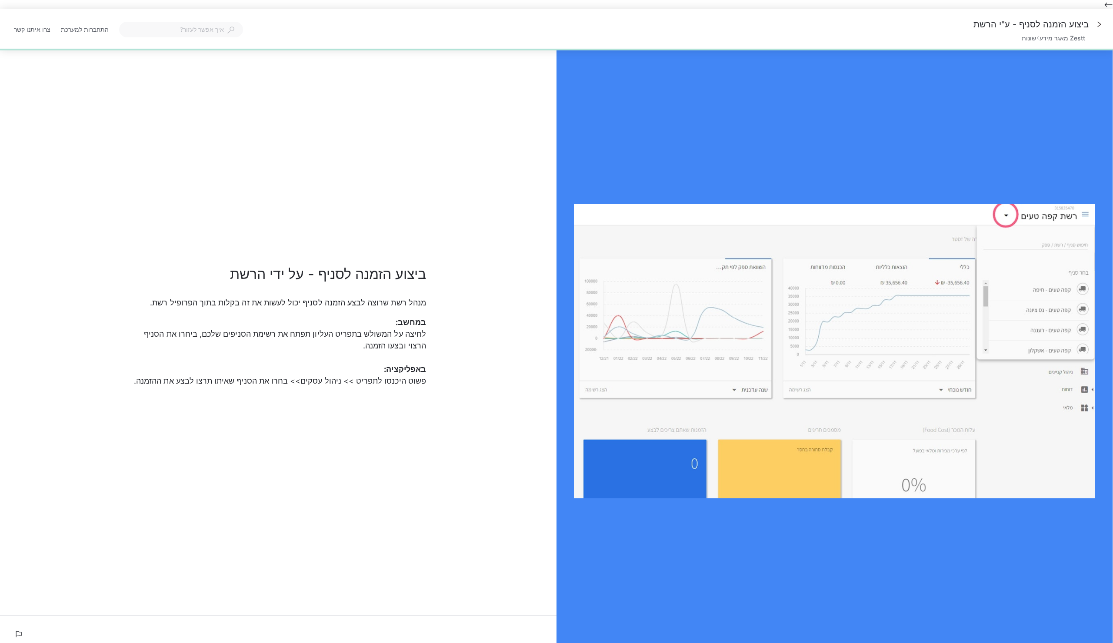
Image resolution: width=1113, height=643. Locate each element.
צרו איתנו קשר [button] (32, 29)
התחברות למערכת (85, 30)
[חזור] (1099, 24)
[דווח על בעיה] (18, 634)
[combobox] (181, 29)
